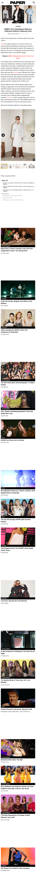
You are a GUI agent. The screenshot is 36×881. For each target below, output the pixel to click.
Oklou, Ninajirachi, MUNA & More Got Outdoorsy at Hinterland (14, 331)
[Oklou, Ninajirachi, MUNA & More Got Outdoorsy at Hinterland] (18, 317)
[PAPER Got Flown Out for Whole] (18, 428)
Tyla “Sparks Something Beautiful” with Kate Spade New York (17, 412)
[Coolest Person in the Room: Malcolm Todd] (18, 697)
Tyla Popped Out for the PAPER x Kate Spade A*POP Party (17, 549)
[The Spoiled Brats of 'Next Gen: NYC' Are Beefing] (18, 668)
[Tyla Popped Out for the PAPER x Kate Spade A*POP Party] (18, 536)
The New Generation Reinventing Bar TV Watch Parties (18, 384)
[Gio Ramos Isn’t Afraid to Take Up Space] (18, 856)
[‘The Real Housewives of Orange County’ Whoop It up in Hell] (18, 803)
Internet (4, 598)
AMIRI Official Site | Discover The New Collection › (13, 199)
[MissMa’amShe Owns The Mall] (18, 747)
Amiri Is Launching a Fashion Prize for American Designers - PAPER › (19, 183)
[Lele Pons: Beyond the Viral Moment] (18, 588)
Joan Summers (6, 684)
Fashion (18, 26)
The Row (9, 97)
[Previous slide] (3, 135)
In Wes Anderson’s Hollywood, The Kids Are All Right (18, 652)
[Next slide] (33, 135)
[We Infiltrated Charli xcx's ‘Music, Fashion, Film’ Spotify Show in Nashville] (18, 478)
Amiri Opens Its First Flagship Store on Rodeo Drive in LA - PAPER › (18, 190)
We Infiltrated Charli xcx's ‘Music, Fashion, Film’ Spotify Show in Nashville (18, 492)
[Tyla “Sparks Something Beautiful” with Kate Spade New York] (18, 399)
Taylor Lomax (5, 253)
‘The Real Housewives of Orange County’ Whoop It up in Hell (15, 816)
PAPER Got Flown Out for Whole (12, 440)
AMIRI (3, 44)
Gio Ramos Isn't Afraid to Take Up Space (15, 868)
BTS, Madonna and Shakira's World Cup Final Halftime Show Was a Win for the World (17, 787)
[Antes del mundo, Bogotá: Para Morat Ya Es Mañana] (18, 289)
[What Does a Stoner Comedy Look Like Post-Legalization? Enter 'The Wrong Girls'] (18, 236)
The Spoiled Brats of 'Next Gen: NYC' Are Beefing (15, 681)
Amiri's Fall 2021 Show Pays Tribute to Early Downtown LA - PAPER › (19, 187)
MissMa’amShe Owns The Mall (12, 760)
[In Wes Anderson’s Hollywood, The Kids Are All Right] (18, 639)
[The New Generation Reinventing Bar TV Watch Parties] (18, 370)
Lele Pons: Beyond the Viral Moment (14, 601)
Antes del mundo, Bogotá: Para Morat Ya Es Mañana (16, 302)
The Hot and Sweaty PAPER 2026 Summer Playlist (16, 520)
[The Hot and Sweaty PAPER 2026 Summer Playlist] (18, 507)
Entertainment (6, 246)
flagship (15, 72)
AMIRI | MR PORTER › (7, 197)
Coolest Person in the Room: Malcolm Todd (16, 709)
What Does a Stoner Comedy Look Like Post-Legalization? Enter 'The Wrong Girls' (17, 250)
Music (3, 437)
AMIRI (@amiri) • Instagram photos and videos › (13, 195)
